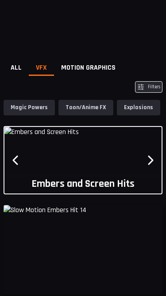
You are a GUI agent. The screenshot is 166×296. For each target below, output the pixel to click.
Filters (154, 87)
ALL (16, 67)
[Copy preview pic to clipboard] (16, 281)
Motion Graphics (88, 67)
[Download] (150, 281)
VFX (41, 67)
